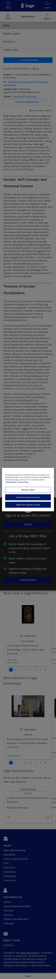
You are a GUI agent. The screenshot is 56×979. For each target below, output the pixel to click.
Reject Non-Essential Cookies (28, 505)
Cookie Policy (23, 482)
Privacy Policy (11, 482)
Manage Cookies (28, 490)
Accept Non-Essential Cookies (28, 497)
